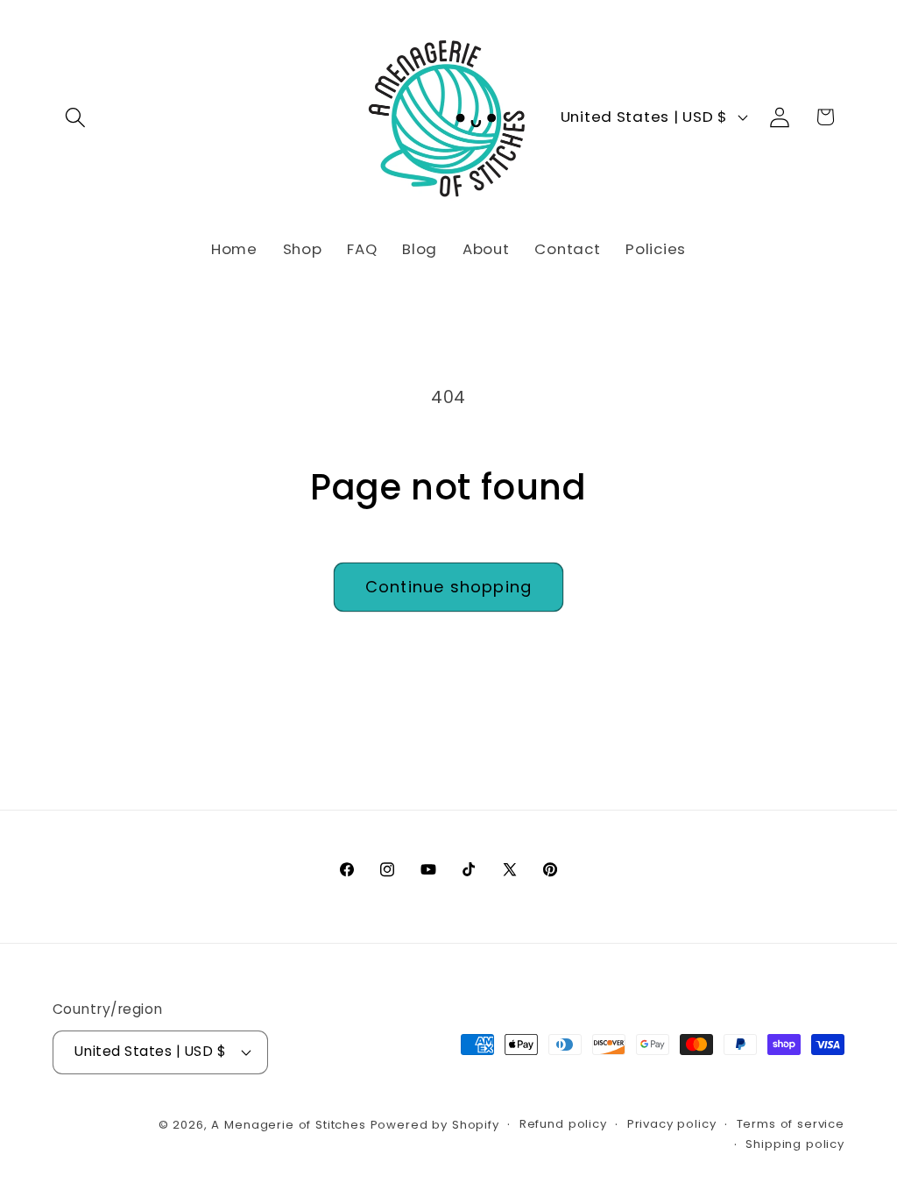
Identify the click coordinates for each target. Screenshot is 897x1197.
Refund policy (563, 1124)
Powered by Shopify (435, 1124)
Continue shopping (448, 587)
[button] (76, 117)
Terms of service (790, 1124)
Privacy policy (672, 1124)
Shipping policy (794, 1144)
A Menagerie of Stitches (288, 1124)
